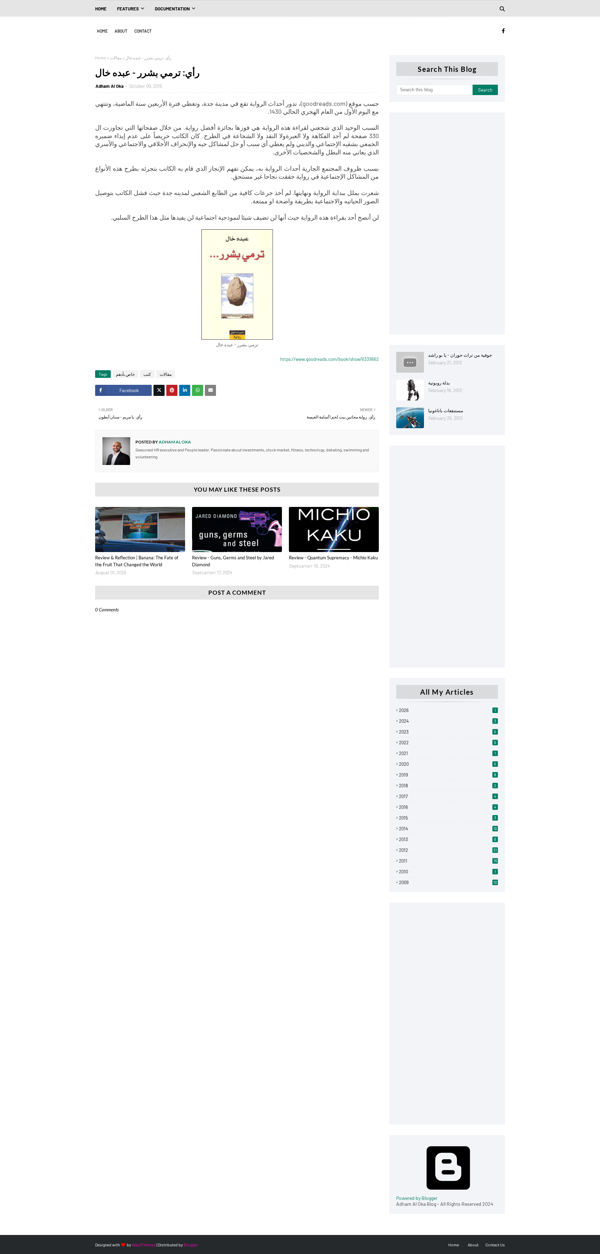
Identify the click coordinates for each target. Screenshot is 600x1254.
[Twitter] (159, 390)
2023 (447, 732)
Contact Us (495, 1244)
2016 (447, 807)
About (121, 30)
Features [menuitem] (128, 8)
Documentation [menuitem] (172, 8)
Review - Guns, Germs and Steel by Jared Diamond (233, 561)
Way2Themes (144, 1244)
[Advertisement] (447, 223)
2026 (447, 710)
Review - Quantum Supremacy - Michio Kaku (333, 557)
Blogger (191, 1244)
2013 (447, 839)
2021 (447, 753)
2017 (447, 796)
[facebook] (502, 31)
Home (102, 30)
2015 (447, 818)
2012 (448, 850)
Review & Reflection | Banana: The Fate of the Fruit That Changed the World (136, 561)
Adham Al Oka (109, 86)
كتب (147, 374)
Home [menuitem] (101, 8)
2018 (447, 785)
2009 (448, 882)
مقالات (116, 57)
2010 (447, 871)
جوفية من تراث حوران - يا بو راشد (460, 355)
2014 (448, 828)
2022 (447, 742)
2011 (448, 861)
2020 (447, 764)
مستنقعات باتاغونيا (445, 410)
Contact (143, 30)
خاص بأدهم (125, 374)
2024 (447, 721)
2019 (447, 775)
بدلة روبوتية (439, 382)
